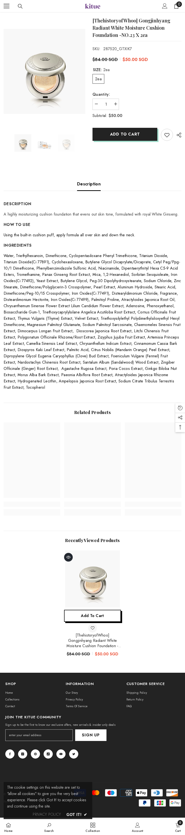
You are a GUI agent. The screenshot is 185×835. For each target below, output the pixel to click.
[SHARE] (177, 135)
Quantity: (101, 94)
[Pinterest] (35, 754)
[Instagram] (22, 754)
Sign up (91, 735)
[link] (32, 504)
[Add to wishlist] (167, 135)
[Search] (20, 6)
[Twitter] (73, 754)
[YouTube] (61, 754)
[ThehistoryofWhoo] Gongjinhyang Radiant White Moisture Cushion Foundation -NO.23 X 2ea (92, 641)
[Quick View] (68, 557)
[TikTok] (48, 754)
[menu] (6, 6)
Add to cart (125, 134)
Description (89, 184)
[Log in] (164, 6)
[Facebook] (9, 754)
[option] (44, 71)
